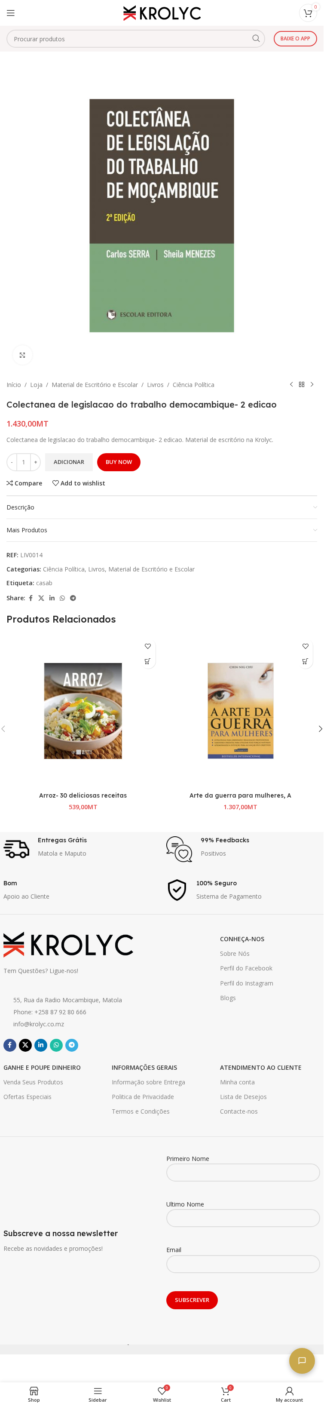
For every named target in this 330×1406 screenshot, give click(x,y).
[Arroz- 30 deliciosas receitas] (83, 711)
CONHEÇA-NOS (242, 939)
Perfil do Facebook (246, 968)
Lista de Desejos (243, 1097)
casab (44, 583)
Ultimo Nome (185, 1204)
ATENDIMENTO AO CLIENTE (261, 1067)
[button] (148, 661)
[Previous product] (291, 385)
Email (173, 1250)
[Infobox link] (80, 849)
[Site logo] (162, 12)
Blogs (228, 998)
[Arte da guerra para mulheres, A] (241, 711)
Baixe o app (295, 38)
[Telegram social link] (73, 598)
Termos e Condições (141, 1111)
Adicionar (69, 462)
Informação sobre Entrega (148, 1082)
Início (13, 385)
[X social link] (41, 598)
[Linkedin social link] (52, 598)
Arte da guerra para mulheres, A (240, 795)
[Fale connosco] (302, 1361)
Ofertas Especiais (27, 1097)
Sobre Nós (235, 953)
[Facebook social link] (30, 598)
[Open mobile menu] (10, 12)
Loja (36, 385)
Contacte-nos (239, 1111)
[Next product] (312, 385)
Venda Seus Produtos (33, 1082)
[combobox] (135, 39)
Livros (155, 385)
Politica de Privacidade (143, 1097)
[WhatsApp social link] (62, 598)
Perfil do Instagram (246, 983)
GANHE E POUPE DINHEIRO (42, 1067)
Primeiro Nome (187, 1158)
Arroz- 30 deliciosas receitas (83, 795)
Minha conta (237, 1082)
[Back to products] (301, 385)
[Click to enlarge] (22, 355)
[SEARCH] (256, 39)
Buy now (119, 462)
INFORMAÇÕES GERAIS (144, 1067)
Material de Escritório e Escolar (95, 385)
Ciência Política (193, 385)
